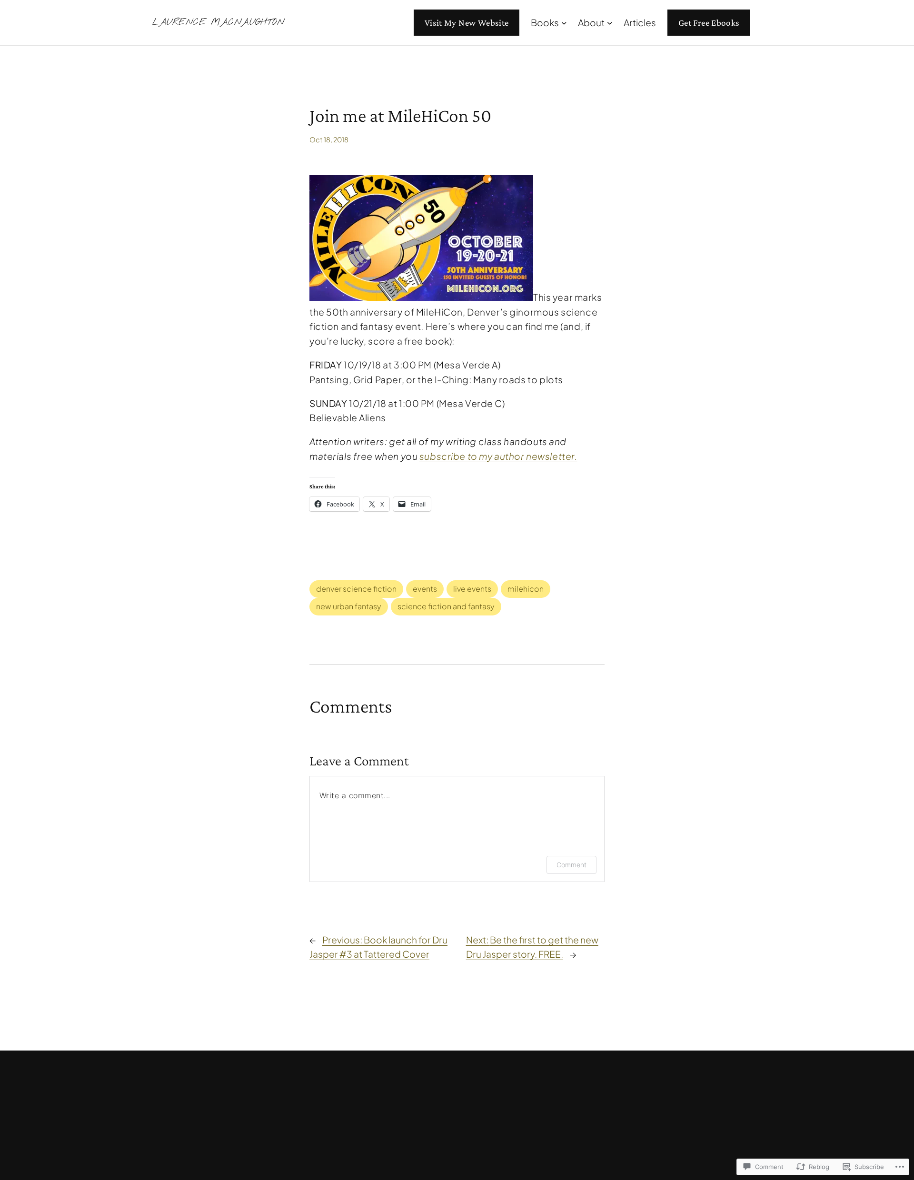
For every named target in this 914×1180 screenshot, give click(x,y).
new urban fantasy (348, 606)
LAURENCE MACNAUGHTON (218, 22)
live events (472, 589)
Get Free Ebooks (709, 23)
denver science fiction (356, 589)
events (425, 589)
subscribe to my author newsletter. (498, 456)
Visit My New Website (467, 23)
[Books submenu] (564, 23)
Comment (571, 865)
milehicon (525, 589)
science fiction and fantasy (446, 606)
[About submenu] (610, 23)
